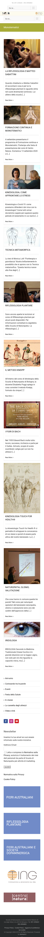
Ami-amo (9, 678)
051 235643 (18, 3)
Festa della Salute (13, 694)
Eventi (7, 689)
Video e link (10, 711)
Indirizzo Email (10, 745)
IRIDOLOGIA (11, 640)
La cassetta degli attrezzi (16, 705)
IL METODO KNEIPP (14, 370)
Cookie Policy (9, 779)
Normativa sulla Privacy (14, 774)
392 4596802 (27, 3)
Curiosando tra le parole (15, 684)
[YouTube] (17, 721)
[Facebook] (6, 721)
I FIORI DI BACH (13, 431)
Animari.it (23, 934)
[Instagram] (11, 721)
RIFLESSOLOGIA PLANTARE (19, 305)
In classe (9, 700)
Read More (8, 100)
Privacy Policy (9, 928)
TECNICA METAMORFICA (17, 250)
